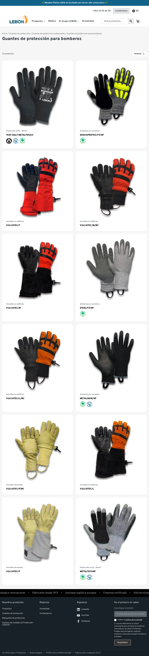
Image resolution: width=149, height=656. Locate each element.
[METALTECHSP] (111, 541)
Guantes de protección (19, 33)
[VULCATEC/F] (37, 541)
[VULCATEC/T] (37, 191)
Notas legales (36, 653)
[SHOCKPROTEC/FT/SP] (111, 104)
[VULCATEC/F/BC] (37, 454)
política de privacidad (133, 620)
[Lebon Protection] (18, 21)
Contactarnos (46, 613)
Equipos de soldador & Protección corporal (17, 624)
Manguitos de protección (13, 618)
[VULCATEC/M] (37, 277)
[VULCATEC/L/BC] (37, 368)
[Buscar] (131, 21)
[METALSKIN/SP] (111, 368)
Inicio (4, 33)
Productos (7, 609)
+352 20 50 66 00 (102, 11)
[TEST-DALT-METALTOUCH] (37, 104)
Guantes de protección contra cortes (48, 33)
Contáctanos (121, 11)
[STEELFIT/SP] (111, 277)
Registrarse (122, 642)
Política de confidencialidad (58, 653)
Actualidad (88, 21)
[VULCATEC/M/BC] (111, 191)
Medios (52, 21)
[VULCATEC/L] (111, 454)
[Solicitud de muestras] (137, 21)
